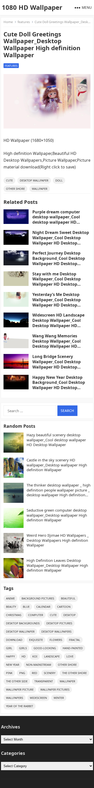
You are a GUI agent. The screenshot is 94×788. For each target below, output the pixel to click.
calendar (43, 607)
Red (34, 673)
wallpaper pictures (54, 689)
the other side (17, 681)
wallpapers (14, 698)
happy (10, 656)
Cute (9, 180)
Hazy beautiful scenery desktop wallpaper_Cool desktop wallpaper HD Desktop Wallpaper (56, 440)
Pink (9, 673)
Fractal (74, 640)
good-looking (45, 648)
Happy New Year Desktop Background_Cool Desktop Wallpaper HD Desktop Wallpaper (58, 385)
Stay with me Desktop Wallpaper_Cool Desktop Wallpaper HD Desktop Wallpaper (56, 281)
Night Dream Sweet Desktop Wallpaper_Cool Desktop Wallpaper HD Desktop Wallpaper (60, 240)
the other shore (74, 673)
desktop (69, 615)
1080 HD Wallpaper (32, 7)
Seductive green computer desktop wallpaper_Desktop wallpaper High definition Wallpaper (57, 515)
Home (8, 22)
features (24, 22)
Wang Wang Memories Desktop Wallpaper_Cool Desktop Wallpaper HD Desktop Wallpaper (56, 343)
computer (35, 615)
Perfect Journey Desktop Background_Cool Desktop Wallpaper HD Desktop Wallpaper (58, 260)
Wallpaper (39, 189)
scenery (49, 673)
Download (14, 640)
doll (59, 180)
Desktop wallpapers (56, 631)
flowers (56, 640)
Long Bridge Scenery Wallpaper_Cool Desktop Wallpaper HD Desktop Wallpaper (56, 364)
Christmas (13, 615)
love (69, 656)
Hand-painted (73, 648)
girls (23, 648)
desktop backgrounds (23, 623)
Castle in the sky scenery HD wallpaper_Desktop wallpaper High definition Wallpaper (57, 465)
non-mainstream (38, 664)
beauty (11, 607)
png (22, 673)
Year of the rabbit (19, 706)
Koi (34, 656)
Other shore (15, 189)
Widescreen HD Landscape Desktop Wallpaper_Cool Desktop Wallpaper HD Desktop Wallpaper (58, 322)
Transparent (43, 681)
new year (12, 664)
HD (24, 656)
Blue (26, 607)
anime (10, 598)
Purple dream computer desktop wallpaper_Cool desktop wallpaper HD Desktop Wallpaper (56, 219)
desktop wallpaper (34, 180)
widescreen (38, 698)
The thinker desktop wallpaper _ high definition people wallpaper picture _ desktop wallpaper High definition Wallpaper (58, 490)
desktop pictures (59, 623)
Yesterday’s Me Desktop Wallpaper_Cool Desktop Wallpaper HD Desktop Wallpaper (56, 302)
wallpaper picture (20, 689)
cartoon (63, 607)
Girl (9, 648)
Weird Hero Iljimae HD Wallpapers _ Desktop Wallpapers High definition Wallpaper (58, 540)
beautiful (68, 598)
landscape (52, 656)
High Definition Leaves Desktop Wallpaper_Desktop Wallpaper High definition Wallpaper (57, 565)
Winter (59, 698)
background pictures (38, 598)
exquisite (36, 640)
